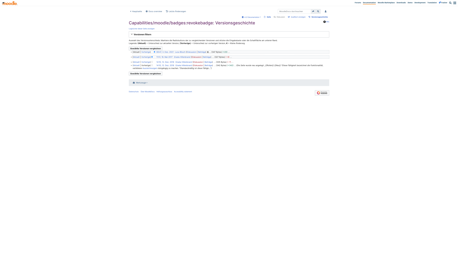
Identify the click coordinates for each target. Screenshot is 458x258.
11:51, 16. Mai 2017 (164, 57)
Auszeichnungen (149, 68)
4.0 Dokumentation (251, 17)
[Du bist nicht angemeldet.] (326, 11)
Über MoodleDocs (148, 92)
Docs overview (155, 11)
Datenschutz (134, 92)
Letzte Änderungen (177, 11)
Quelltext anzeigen (298, 17)
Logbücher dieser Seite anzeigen (142, 29)
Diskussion (281, 17)
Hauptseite (137, 11)
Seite (269, 17)
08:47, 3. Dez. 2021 (165, 52)
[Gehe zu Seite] (313, 11)
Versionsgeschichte (319, 17)
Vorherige (145, 52)
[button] (455, 3)
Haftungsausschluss (164, 92)
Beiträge (202, 52)
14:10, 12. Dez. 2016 (165, 62)
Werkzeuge (141, 82)
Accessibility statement (183, 92)
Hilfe (327, 22)
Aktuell (136, 57)
